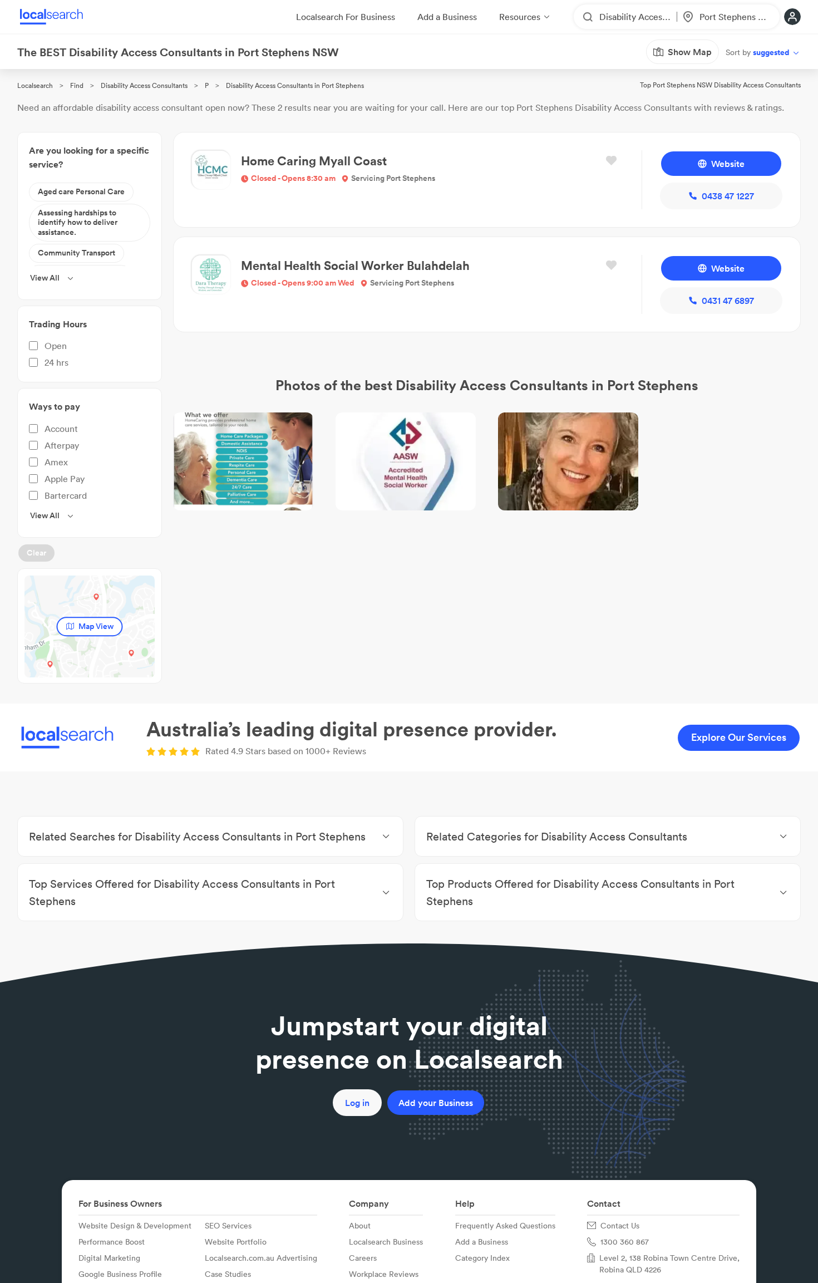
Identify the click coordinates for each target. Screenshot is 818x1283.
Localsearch (35, 85)
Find (76, 85)
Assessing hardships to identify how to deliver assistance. (77, 222)
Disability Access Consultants (144, 85)
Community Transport (76, 253)
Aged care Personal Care (81, 191)
